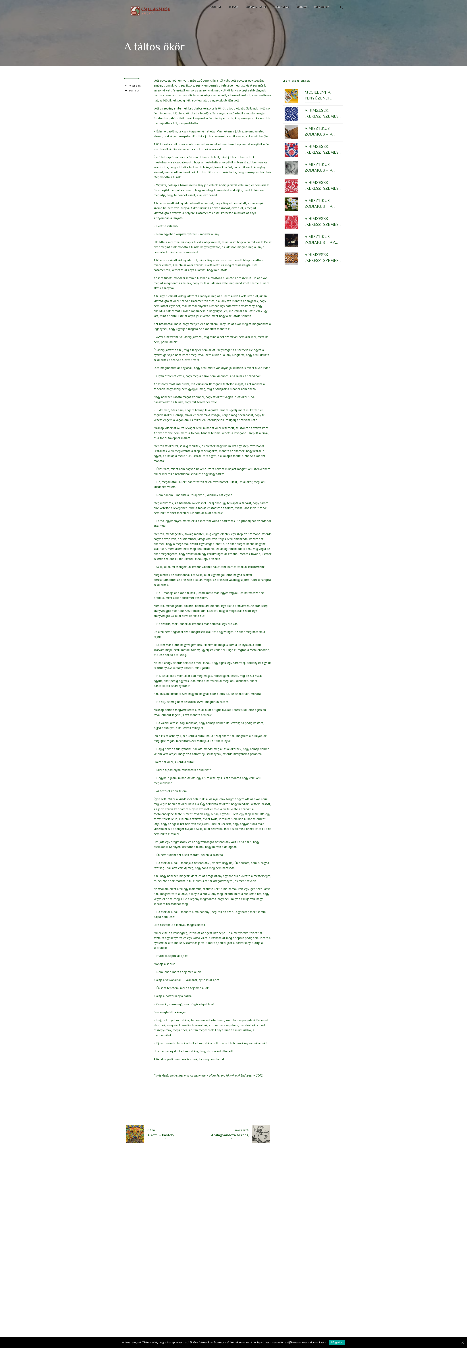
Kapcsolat (321, 7)
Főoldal (216, 7)
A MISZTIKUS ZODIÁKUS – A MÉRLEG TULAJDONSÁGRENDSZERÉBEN (323, 167)
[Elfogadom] (462, 1342)
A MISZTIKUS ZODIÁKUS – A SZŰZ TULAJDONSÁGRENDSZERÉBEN (323, 203)
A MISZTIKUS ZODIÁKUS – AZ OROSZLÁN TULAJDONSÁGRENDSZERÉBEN (323, 239)
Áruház (302, 7)
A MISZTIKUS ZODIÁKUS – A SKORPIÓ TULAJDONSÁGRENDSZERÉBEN (323, 131)
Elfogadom (337, 1342)
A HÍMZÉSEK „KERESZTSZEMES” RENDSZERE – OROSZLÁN (322, 221)
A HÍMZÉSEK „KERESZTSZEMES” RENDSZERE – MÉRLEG (322, 149)
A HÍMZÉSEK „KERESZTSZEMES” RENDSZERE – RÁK (322, 257)
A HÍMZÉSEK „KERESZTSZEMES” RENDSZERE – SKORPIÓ (322, 113)
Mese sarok (281, 7)
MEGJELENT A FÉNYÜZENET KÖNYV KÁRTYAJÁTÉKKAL (322, 95)
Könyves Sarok (256, 7)
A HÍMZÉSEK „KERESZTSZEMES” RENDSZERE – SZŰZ (322, 185)
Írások (233, 7)
